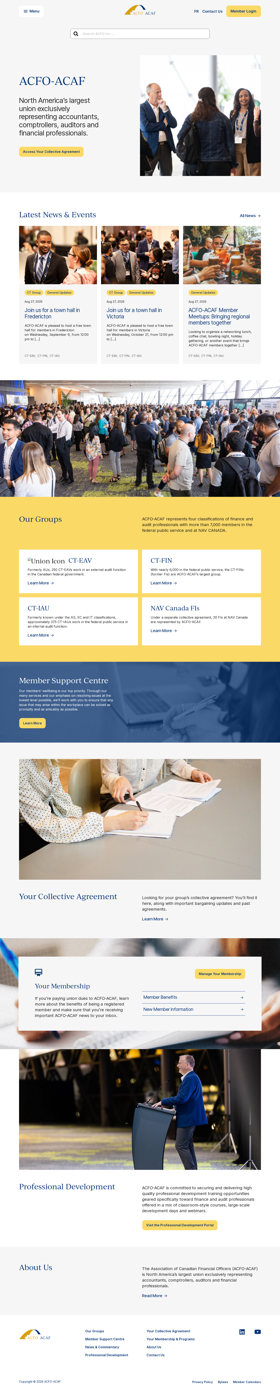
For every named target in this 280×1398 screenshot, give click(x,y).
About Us (154, 1347)
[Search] (75, 34)
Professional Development (106, 1355)
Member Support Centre (104, 1339)
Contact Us (212, 11)
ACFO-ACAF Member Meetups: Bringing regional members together (219, 316)
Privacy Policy (202, 1382)
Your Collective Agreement (168, 1331)
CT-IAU (55, 355)
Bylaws (223, 1382)
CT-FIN (42, 355)
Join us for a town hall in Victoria (134, 313)
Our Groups (94, 1331)
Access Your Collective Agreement (51, 152)
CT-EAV (30, 355)
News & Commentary (102, 1347)
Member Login (243, 11)
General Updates (59, 292)
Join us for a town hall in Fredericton (52, 313)
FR (196, 11)
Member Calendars (247, 1382)
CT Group (34, 292)
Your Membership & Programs (171, 1339)
